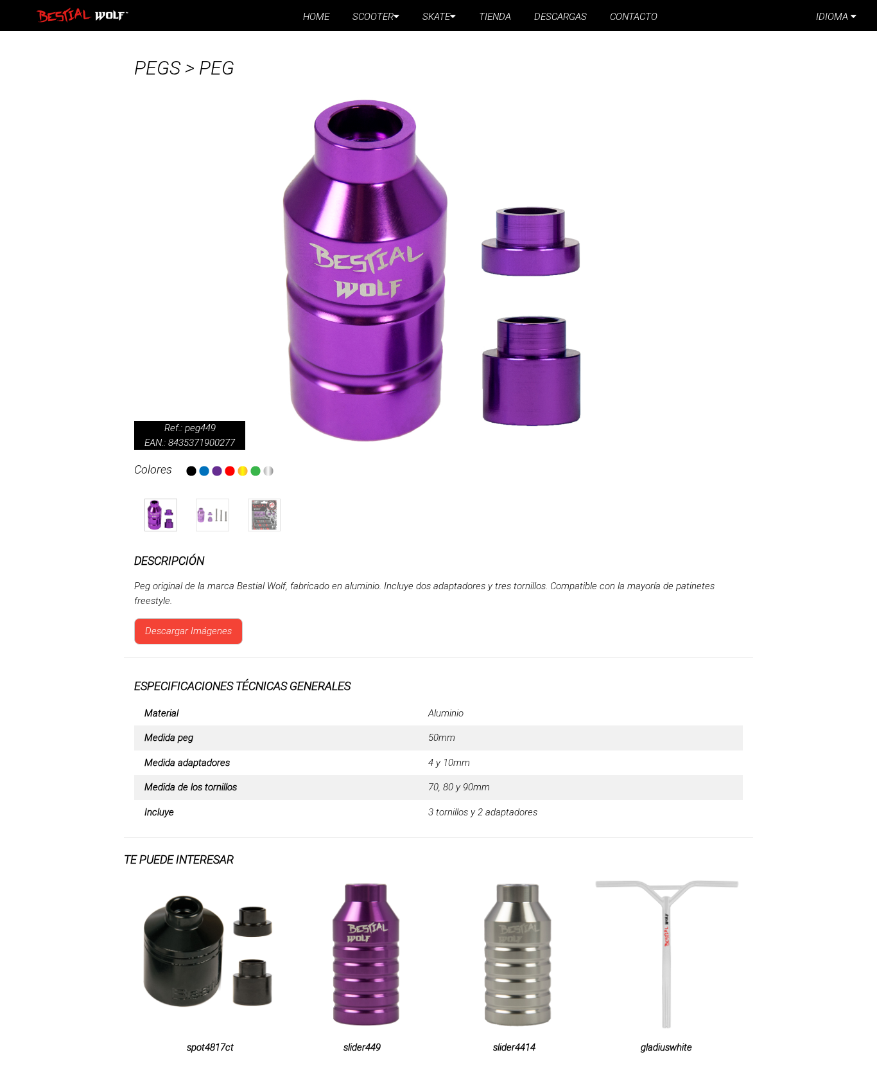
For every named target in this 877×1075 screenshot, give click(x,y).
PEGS (157, 68)
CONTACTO (633, 16)
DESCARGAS (560, 16)
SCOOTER (373, 16)
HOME (316, 16)
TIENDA (495, 16)
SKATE (436, 16)
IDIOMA (833, 16)
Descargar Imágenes (188, 631)
